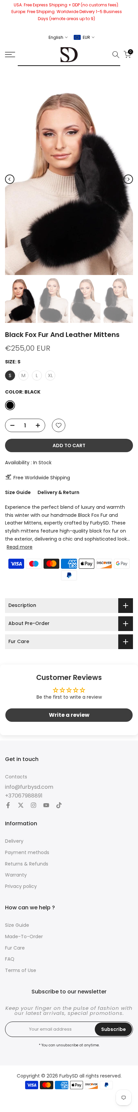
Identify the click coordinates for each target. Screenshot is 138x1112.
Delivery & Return (58, 492)
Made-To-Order (24, 936)
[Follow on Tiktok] (59, 806)
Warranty (16, 875)
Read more (19, 547)
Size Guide (18, 492)
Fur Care (15, 948)
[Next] (128, 179)
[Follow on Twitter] (21, 806)
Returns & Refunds (26, 864)
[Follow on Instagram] (33, 806)
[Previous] (9, 179)
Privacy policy (21, 886)
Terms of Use (20, 970)
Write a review (69, 715)
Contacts (16, 777)
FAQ (9, 959)
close (130, 14)
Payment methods (27, 852)
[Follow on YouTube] (46, 806)
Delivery (14, 841)
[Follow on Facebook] (8, 806)
